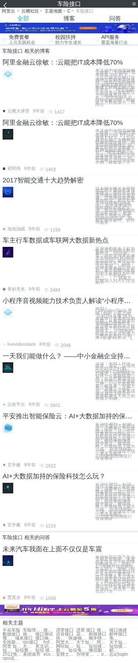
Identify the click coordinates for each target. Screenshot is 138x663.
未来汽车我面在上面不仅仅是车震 (52, 549)
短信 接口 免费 (45, 650)
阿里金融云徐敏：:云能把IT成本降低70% (63, 62)
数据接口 (11, 634)
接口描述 (118, 630)
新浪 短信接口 (62, 650)
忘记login (118, 654)
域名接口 (24, 638)
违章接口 (65, 630)
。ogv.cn (103, 654)
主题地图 (53, 11)
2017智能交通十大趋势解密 (43, 180)
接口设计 (49, 630)
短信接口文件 (9, 650)
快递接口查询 (62, 638)
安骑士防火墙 (66, 654)
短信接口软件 (99, 646)
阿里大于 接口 (103, 642)
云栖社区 (30, 11)
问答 (115, 18)
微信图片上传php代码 (99, 650)
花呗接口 (82, 634)
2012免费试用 (13, 654)
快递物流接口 (78, 638)
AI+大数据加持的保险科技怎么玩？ (54, 476)
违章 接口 (85, 630)
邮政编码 (115, 650)
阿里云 (8, 11)
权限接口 (97, 634)
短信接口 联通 (119, 646)
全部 (23, 18)
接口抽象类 (45, 638)
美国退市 (31, 654)
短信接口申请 (82, 646)
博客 (69, 18)
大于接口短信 (29, 646)
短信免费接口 (78, 650)
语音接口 (65, 634)
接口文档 (29, 634)
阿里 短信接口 (13, 646)
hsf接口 (49, 642)
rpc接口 (30, 642)
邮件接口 (118, 634)
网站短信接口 (66, 646)
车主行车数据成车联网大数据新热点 (56, 240)
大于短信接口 (119, 642)
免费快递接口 (115, 638)
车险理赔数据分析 (33, 630)
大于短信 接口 (86, 642)
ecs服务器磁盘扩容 (49, 654)
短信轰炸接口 (25, 650)
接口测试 (44, 634)
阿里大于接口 (66, 642)
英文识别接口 (45, 646)
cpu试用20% (13, 658)
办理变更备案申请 (86, 654)
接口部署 (103, 630)
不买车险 (11, 630)
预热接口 (9, 638)
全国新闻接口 (13, 642)
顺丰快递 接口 (99, 638)
